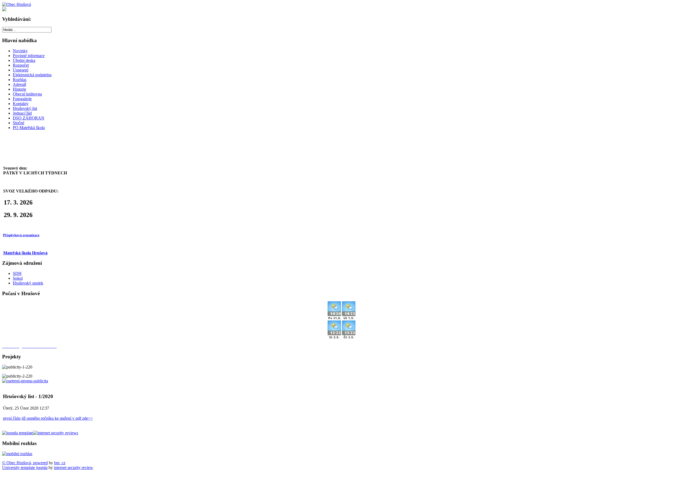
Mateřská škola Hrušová (25, 253)
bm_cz (59, 462)
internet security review (73, 467)
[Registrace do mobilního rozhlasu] (17, 453)
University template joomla (24, 467)
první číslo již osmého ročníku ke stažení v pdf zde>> (48, 418)
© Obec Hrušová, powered (25, 462)
